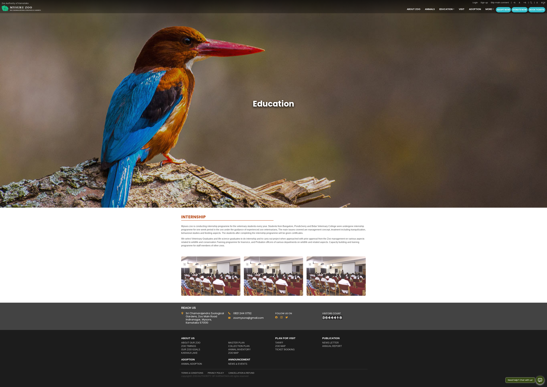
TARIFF (279, 342)
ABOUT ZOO (413, 9)
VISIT (461, 9)
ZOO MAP (233, 353)
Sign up (484, 2)
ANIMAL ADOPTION (191, 364)
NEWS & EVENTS (237, 364)
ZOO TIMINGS (188, 346)
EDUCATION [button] (446, 9)
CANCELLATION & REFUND (241, 373)
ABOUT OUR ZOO (190, 342)
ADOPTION (475, 9)
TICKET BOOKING (285, 349)
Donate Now (520, 9)
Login (475, 2)
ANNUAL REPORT (332, 346)
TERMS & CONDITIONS (192, 373)
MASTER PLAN (236, 342)
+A (524, 2)
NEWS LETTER (330, 342)
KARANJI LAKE (189, 353)
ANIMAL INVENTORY (239, 349)
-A (514, 2)
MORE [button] (488, 9)
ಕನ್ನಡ (543, 2)
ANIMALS (430, 9)
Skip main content (500, 2)
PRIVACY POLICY (216, 373)
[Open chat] (540, 380)
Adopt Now (503, 9)
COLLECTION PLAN (239, 346)
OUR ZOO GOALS (190, 349)
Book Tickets (536, 9)
